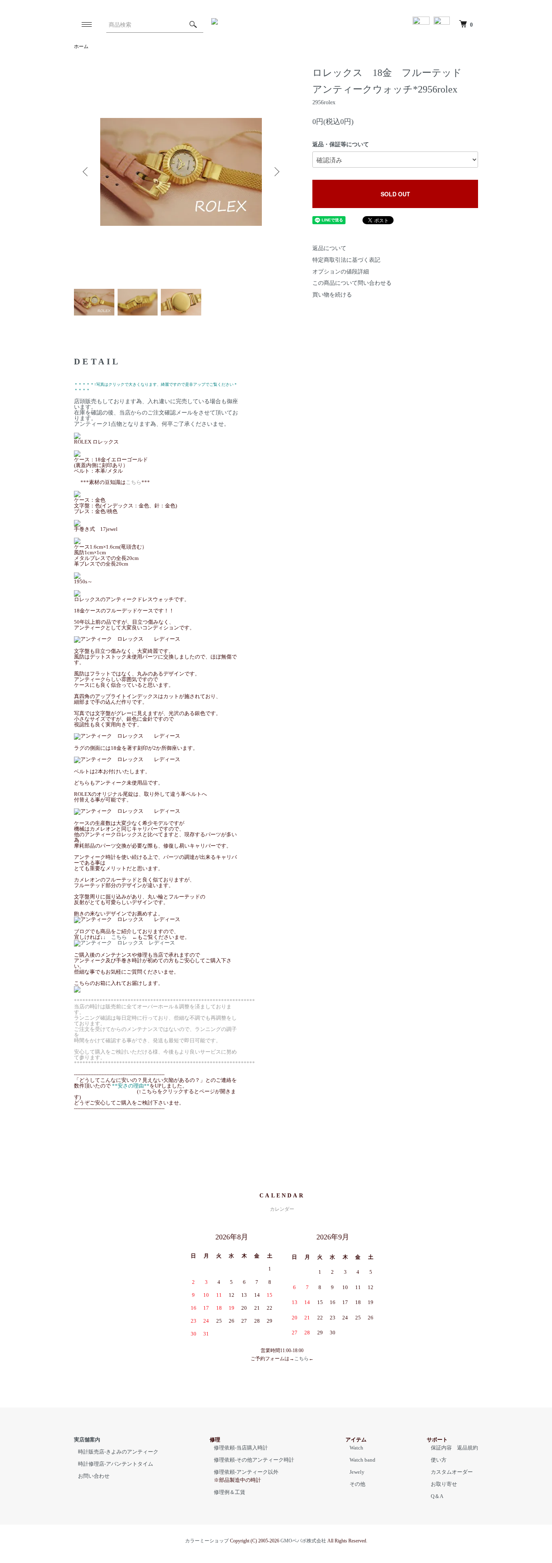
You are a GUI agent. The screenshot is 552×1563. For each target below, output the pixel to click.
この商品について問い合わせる (352, 283)
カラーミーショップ (207, 1541)
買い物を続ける (332, 295)
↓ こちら (117, 937)
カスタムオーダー (452, 1472)
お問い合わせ (94, 1476)
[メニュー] (86, 24)
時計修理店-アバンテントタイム (115, 1464)
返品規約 (467, 1448)
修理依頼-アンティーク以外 (246, 1472)
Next (276, 172)
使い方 (439, 1460)
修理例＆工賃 (229, 1492)
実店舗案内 (87, 1440)
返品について (329, 248)
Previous (86, 172)
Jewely (357, 1472)
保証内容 (441, 1448)
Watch (356, 1448)
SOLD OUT (395, 194)
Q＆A (437, 1496)
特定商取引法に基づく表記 (346, 260)
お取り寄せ (444, 1484)
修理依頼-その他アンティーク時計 (254, 1460)
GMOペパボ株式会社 (303, 1541)
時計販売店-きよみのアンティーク (118, 1452)
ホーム (81, 46)
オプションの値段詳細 (340, 272)
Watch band (362, 1460)
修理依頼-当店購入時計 (241, 1448)
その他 (357, 1484)
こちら (301, 1358)
